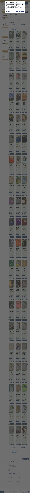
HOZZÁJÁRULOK (20, 11)
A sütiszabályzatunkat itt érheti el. (12, 8)
